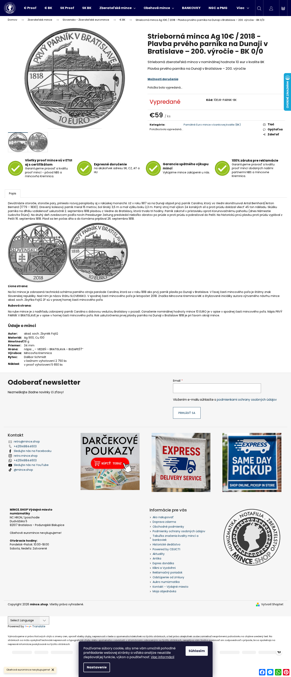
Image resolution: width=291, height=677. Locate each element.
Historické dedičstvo (166, 544)
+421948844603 (25, 446)
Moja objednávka (164, 591)
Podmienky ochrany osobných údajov (179, 531)
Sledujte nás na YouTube (31, 465)
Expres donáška (163, 563)
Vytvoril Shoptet (272, 604)
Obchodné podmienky (168, 527)
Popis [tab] (12, 193)
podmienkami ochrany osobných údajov (247, 399)
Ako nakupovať (163, 517)
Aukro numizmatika (166, 582)
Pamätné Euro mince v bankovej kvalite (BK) (212, 125)
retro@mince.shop (27, 442)
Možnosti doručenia (163, 79)
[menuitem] (30, 8)
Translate (38, 626)
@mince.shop (23, 470)
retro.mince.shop (26, 456)
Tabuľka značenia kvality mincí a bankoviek (175, 538)
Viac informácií (162, 657)
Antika (157, 558)
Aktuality (159, 554)
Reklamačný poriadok (167, 572)
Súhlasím (197, 651)
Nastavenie (97, 667)
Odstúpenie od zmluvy (168, 577)
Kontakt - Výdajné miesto (170, 587)
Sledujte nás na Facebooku (32, 451)
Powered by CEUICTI (166, 549)
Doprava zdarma (164, 522)
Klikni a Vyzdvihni (164, 568)
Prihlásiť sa (186, 413)
